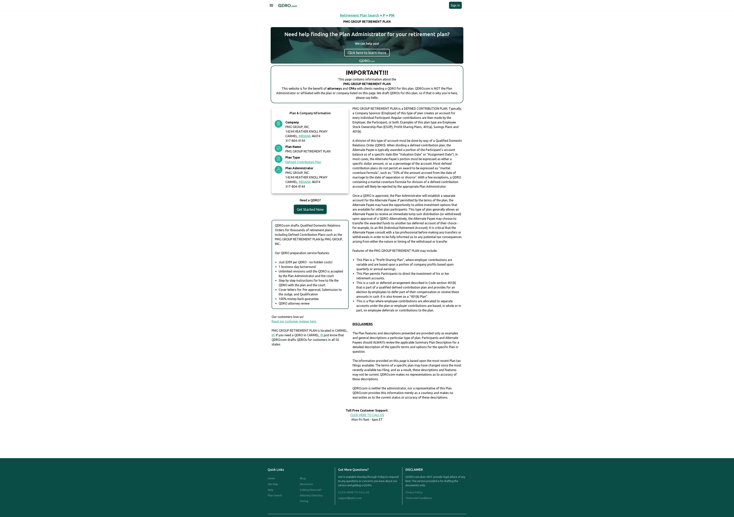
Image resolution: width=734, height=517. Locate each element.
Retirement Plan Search (359, 15)
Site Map (273, 484)
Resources (306, 484)
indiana (305, 136)
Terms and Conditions (418, 498)
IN (273, 335)
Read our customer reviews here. (294, 321)
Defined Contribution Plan (303, 162)
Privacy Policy (413, 492)
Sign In (455, 5)
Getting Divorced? (311, 489)
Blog (303, 478)
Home (271, 478)
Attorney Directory (311, 495)
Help (270, 489)
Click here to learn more (367, 53)
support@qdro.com (350, 498)
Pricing (304, 501)
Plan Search (275, 495)
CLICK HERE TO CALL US (367, 415)
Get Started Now (310, 209)
